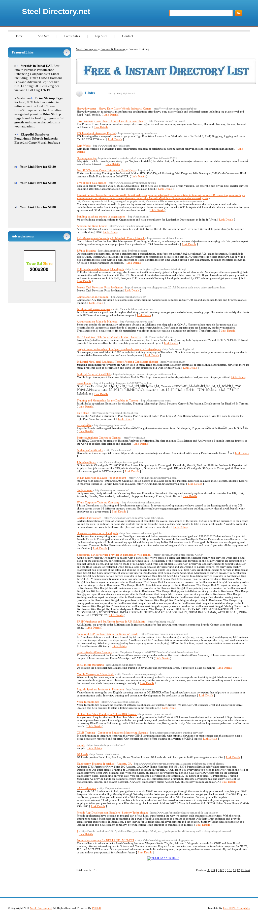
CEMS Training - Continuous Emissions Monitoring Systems (112, 732)
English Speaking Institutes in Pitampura (100, 689)
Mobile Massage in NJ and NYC (95, 674)
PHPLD (96, 907)
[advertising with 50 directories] (163, 857)
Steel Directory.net (56, 11)
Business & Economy (113, 48)
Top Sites (101, 36)
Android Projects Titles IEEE (94, 373)
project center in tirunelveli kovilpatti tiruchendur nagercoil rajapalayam (119, 349)
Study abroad (84, 490)
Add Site (43, 36)
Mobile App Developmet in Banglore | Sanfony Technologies (112, 812)
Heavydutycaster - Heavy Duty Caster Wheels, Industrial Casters (114, 108)
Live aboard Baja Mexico (91, 182)
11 (234, 870)
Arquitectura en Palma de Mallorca (97, 321)
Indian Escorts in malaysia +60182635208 (101, 477)
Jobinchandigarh (86, 462)
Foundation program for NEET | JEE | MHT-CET (105, 840)
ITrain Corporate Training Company (98, 502)
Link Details (111, 114)
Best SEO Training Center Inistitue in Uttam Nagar (106, 170)
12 (238, 870)
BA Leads (82, 754)
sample (81, 744)
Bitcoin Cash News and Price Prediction (100, 287)
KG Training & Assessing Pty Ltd (96, 133)
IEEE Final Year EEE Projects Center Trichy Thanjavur (109, 336)
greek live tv (84, 383)
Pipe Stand (83, 412)
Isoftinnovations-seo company (94, 309)
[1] (208, 870)
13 (242, 870)
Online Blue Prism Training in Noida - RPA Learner (107, 714)
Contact (127, 36)
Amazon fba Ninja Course (92, 225)
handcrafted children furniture (94, 652)
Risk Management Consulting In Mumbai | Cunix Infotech (111, 238)
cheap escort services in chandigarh (97, 533)
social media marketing (90, 664)
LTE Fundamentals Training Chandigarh (100, 269)
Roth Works (83, 145)
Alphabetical (128, 93)
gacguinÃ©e (84, 425)
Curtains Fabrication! (89, 517)
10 (230, 870)
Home (19, 36)
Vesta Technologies (88, 701)
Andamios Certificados (90, 449)
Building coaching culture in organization (101, 216)
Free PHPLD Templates (236, 907)
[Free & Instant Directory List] (166, 82)
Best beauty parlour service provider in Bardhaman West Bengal (114, 554)
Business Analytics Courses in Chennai (99, 437)
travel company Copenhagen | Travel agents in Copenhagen (111, 120)
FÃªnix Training (86, 250)
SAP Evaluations (86, 788)
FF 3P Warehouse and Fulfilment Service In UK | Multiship (111, 621)
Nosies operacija (86, 157)
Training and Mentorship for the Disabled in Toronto (108, 400)
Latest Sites (72, 36)
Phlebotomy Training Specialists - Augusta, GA (104, 763)
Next (247, 870)
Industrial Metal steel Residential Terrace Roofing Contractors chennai (117, 361)
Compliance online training (93, 296)
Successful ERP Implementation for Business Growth (107, 633)
